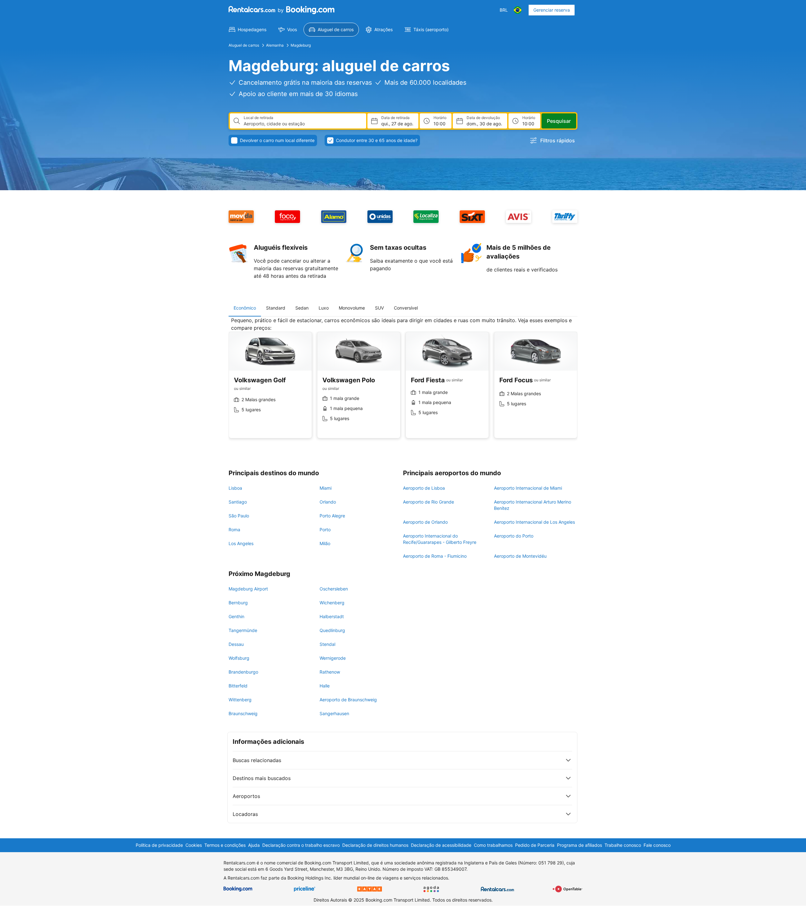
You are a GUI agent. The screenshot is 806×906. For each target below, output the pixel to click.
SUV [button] (379, 308)
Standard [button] (275, 308)
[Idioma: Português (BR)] (517, 10)
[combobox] (302, 124)
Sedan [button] (302, 308)
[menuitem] (248, 30)
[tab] (245, 308)
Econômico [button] (245, 308)
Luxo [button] (324, 308)
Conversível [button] (406, 308)
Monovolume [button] (352, 308)
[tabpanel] (403, 382)
